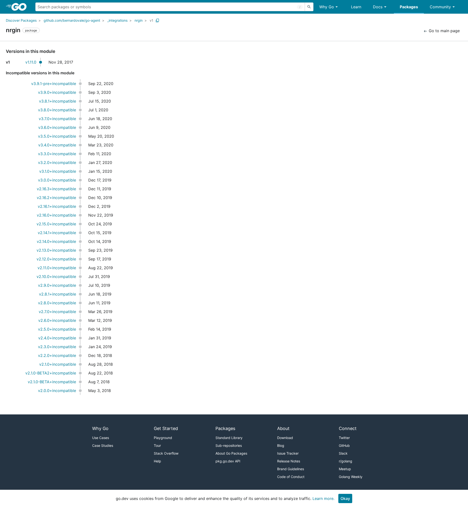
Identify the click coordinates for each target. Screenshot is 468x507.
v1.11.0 (30, 62)
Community (440, 6)
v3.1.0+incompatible (57, 171)
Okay (345, 498)
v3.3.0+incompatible (57, 153)
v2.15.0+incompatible (56, 223)
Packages (409, 6)
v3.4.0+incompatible (57, 145)
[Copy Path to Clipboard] (157, 20)
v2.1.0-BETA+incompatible (52, 381)
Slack (343, 453)
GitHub (344, 445)
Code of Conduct (290, 477)
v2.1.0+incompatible (57, 364)
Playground (163, 438)
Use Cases (100, 438)
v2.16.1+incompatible (57, 206)
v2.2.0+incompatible (57, 355)
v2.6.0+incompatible (57, 320)
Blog (280, 445)
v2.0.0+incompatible (57, 390)
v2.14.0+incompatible (56, 241)
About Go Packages (231, 453)
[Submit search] (309, 6)
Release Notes (288, 461)
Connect (348, 428)
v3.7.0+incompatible (57, 118)
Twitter (344, 438)
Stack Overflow (166, 453)
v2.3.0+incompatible (57, 346)
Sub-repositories (228, 445)
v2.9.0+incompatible (57, 285)
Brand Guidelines (290, 469)
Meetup (345, 469)
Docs (377, 6)
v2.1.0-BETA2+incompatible (50, 373)
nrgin (139, 20)
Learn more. (323, 498)
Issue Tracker (288, 453)
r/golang (345, 461)
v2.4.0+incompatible (57, 337)
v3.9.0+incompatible (57, 92)
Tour (157, 445)
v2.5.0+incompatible (57, 329)
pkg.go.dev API (227, 461)
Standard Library (229, 438)
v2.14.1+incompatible (57, 232)
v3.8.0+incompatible (57, 109)
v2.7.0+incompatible (57, 311)
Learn (356, 6)
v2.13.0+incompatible (56, 250)
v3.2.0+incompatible (57, 162)
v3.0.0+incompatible (57, 180)
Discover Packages (21, 20)
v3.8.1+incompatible (57, 101)
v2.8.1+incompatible (57, 294)
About (283, 428)
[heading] (20, 7)
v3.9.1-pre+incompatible (53, 83)
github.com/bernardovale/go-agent (72, 20)
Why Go (326, 6)
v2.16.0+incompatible (56, 215)
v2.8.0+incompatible (57, 302)
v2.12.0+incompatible (56, 259)
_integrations (117, 20)
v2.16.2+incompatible (56, 197)
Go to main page (444, 30)
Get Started (166, 428)
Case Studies (102, 445)
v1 (151, 20)
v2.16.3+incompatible (56, 188)
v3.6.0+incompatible (57, 127)
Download (285, 438)
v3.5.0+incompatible (57, 136)
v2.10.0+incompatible (56, 276)
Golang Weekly (350, 477)
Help (157, 461)
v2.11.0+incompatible (57, 267)
